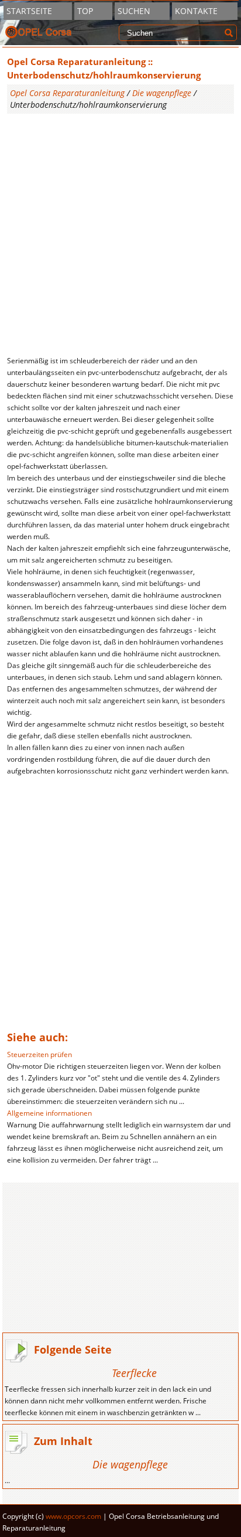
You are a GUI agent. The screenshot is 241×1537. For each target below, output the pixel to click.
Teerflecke (134, 1373)
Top (85, 10)
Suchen (134, 10)
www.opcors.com (73, 1516)
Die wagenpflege (161, 92)
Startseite (29, 10)
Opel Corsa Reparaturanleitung (67, 92)
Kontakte (196, 10)
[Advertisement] (120, 234)
